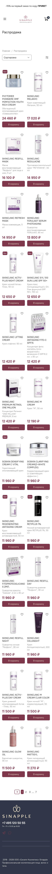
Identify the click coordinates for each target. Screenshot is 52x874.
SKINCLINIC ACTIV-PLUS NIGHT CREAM (12, 279)
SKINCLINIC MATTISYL (33, 753)
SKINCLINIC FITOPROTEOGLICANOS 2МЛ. (13, 583)
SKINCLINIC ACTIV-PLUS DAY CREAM (12, 696)
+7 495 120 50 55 (13, 823)
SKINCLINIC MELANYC (33, 97)
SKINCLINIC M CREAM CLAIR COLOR (38, 696)
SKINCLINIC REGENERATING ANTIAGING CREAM (12, 524)
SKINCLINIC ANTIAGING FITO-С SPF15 (37, 340)
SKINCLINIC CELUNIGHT (33, 639)
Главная (6, 50)
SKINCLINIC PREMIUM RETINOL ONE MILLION (12, 404)
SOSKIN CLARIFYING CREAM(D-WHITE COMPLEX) (38, 464)
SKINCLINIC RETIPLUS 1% (34, 522)
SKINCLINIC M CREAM (34, 403)
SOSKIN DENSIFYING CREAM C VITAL (13, 463)
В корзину (13, 124)
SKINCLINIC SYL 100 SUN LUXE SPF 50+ (37, 279)
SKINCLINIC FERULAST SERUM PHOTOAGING (36, 220)
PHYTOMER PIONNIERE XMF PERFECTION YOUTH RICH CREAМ (12, 100)
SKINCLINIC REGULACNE (33, 160)
